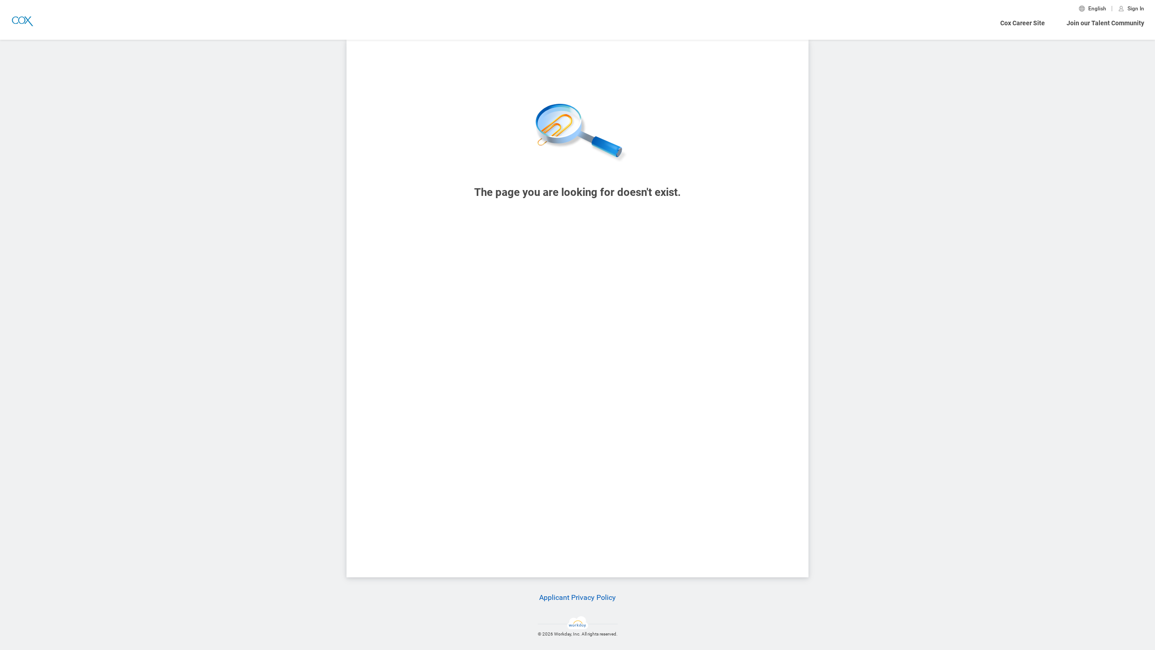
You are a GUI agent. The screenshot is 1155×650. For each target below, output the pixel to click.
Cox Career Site (1022, 23)
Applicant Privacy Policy (577, 597)
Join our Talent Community (1105, 23)
